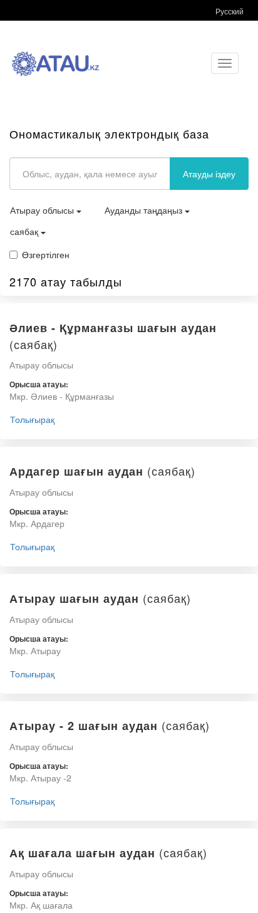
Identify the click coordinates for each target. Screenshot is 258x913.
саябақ (25, 231)
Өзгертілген (46, 254)
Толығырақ (32, 419)
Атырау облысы (43, 210)
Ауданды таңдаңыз (145, 210)
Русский (229, 11)
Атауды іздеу (209, 173)
